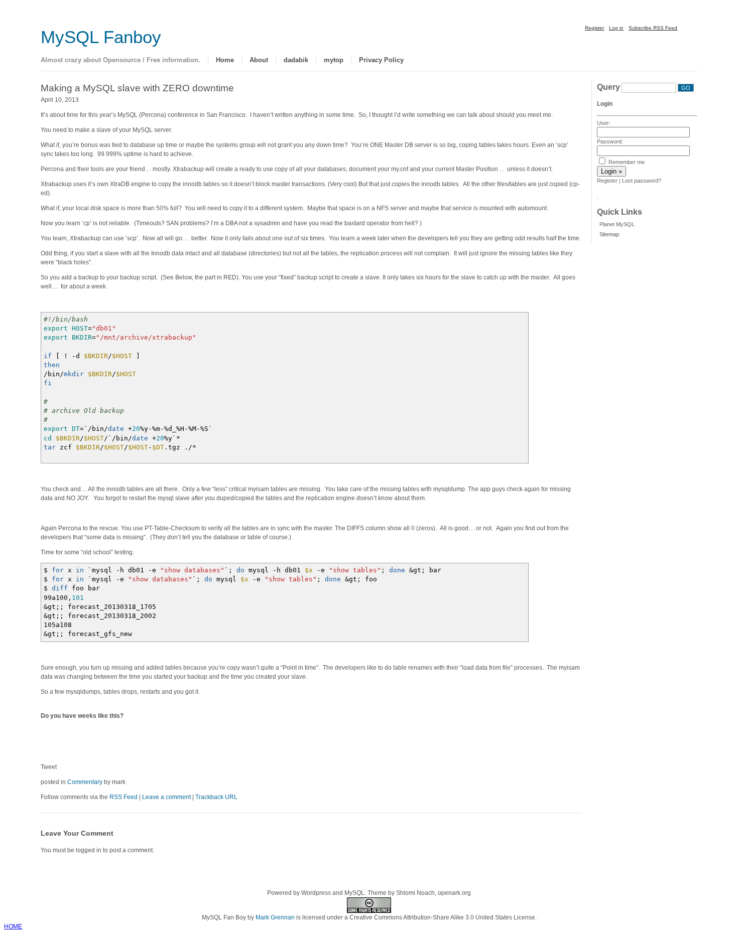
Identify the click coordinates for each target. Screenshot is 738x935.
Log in (616, 28)
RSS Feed (123, 797)
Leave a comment (166, 797)
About (259, 60)
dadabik (296, 60)
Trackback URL (216, 797)
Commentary (84, 782)
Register (594, 28)
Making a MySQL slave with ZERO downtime (137, 88)
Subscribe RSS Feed (653, 28)
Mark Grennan (275, 917)
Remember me (626, 162)
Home (225, 60)
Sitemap (609, 234)
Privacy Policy (381, 60)
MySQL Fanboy (101, 37)
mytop (333, 60)
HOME (13, 926)
